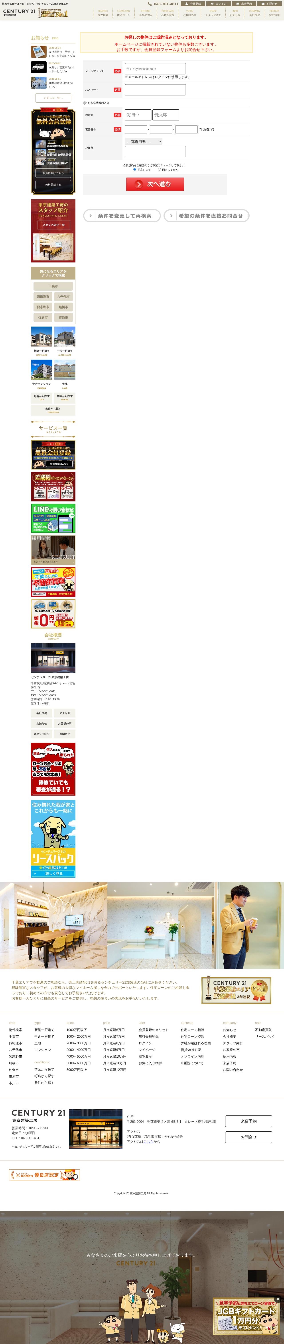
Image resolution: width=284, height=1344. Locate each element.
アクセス (64, 713)
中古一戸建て (44, 1036)
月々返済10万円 (114, 1056)
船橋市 (63, 307)
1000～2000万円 (79, 1036)
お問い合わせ (233, 1069)
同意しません (170, 169)
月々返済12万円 (114, 1069)
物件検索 (15, 1029)
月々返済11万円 (114, 1063)
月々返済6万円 (114, 1029)
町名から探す (44, 1076)
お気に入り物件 (150, 1063)
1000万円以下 (77, 1029)
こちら (149, 1141)
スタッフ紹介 (42, 734)
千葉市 (53, 286)
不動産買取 (263, 1029)
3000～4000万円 (79, 1049)
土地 (37, 1043)
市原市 (63, 317)
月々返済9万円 (114, 1049)
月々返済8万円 (114, 1043)
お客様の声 (64, 723)
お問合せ (272, 3)
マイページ (147, 1049)
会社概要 (41, 713)
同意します (144, 169)
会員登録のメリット (154, 1029)
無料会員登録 (149, 1036)
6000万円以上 (77, 1069)
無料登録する (53, 184)
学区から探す (44, 1069)
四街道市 (43, 296)
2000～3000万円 (79, 1043)
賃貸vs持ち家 (191, 1049)
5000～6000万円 (79, 1063)
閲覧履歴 (145, 1056)
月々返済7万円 (114, 1036)
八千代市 (63, 296)
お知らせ (41, 723)
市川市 (14, 1083)
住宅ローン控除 (192, 1036)
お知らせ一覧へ (53, 98)
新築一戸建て (44, 1029)
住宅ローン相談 (192, 1029)
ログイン (221, 3)
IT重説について (192, 1063)
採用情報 (229, 1056)
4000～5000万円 (79, 1056)
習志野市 (43, 307)
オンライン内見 (192, 1056)
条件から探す (44, 1082)
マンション (42, 1049)
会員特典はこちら (53, 173)
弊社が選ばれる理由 (196, 1043)
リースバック (265, 1036)
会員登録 (195, 3)
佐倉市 (43, 317)
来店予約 (246, 3)
